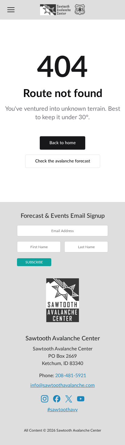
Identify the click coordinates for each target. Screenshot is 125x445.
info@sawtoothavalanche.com (62, 385)
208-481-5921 (70, 375)
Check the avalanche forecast (62, 161)
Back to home (62, 143)
